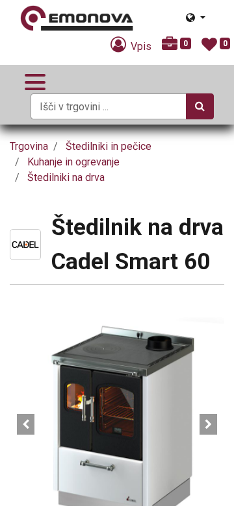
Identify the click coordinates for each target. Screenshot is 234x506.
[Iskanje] (200, 106)
